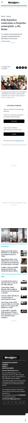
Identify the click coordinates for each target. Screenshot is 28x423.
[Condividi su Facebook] (17, 67)
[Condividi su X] (23, 67)
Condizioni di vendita (9, 362)
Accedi (14, 121)
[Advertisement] (14, 10)
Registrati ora (20, 140)
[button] (14, 235)
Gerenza (5, 364)
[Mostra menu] (2, 2)
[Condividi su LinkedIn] (20, 67)
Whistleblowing (8, 368)
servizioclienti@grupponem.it (11, 399)
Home (3, 16)
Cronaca (8, 16)
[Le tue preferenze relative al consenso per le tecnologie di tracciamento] (25, 420)
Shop (14, 134)
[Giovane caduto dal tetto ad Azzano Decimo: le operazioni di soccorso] (24, 296)
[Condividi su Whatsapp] (25, 67)
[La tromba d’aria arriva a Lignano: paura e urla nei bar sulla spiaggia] (24, 282)
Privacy (4, 366)
